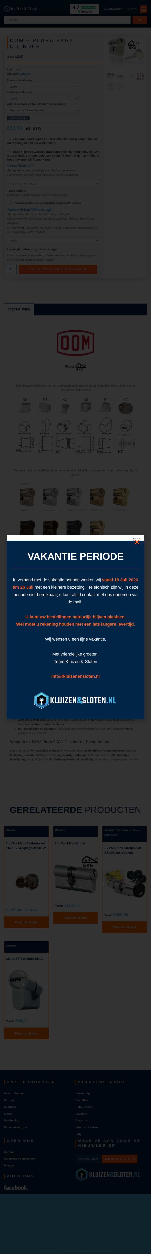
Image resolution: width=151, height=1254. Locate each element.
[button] (137, 542)
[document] (75, 627)
